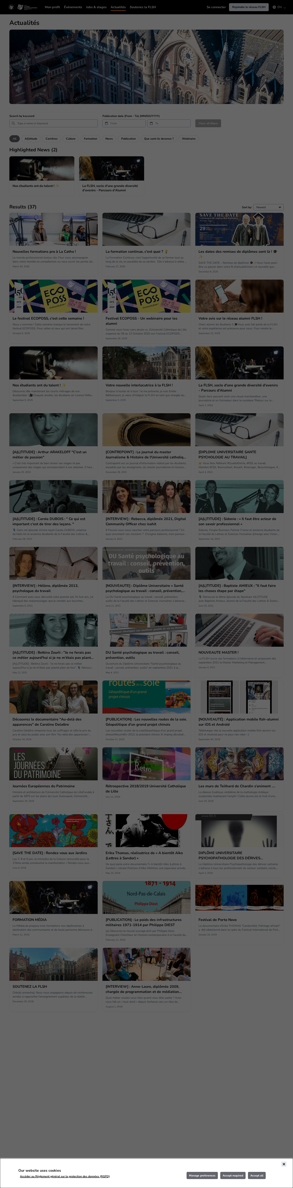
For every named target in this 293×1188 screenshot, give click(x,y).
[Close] (284, 1164)
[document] (146, 1173)
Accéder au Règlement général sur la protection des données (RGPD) (65, 1176)
